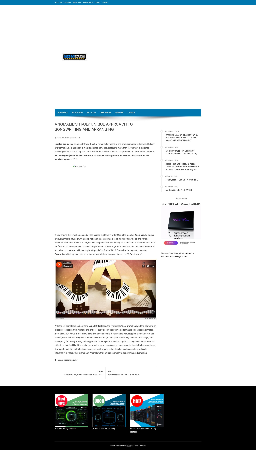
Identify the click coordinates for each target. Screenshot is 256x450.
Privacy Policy (180, 253)
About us (58, 2)
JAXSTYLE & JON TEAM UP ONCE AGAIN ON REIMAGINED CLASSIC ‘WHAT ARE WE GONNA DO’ (181, 138)
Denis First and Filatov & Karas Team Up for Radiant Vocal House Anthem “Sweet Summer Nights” (182, 167)
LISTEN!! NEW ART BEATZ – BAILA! (123, 373)
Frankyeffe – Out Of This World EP (182, 180)
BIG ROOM (91, 112)
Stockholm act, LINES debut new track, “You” (83, 373)
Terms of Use (88, 2)
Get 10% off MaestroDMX (181, 204)
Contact (105, 2)
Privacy (97, 2)
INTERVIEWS (77, 112)
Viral (129, 446)
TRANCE (131, 112)
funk (75, 360)
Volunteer (67, 2)
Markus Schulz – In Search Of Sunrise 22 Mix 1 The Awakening (181, 152)
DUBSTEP (119, 112)
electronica (68, 360)
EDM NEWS (63, 112)
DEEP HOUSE (105, 112)
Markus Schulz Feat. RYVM (178, 190)
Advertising (77, 2)
